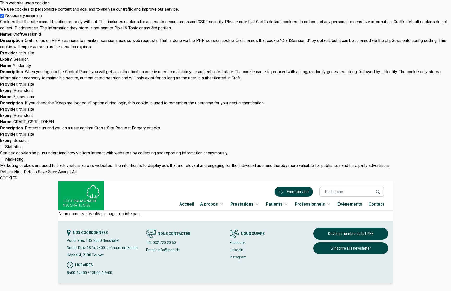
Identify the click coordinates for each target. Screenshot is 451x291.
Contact (376, 204)
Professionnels (310, 204)
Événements (349, 204)
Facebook (238, 242)
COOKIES (8, 178)
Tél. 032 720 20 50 (161, 242)
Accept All (67, 171)
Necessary (23, 15)
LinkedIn (236, 250)
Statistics (14, 146)
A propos (209, 204)
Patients (274, 204)
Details (6, 171)
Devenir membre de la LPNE (351, 234)
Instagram (238, 257)
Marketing (14, 159)
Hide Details (25, 171)
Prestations (241, 204)
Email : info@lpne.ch (162, 250)
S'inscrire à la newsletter (351, 248)
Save (42, 171)
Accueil (186, 204)
